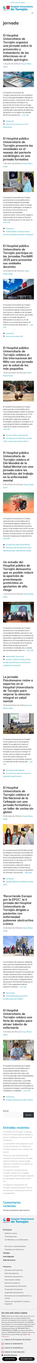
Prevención (19, 656)
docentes (9, 336)
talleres (26, 441)
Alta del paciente (12, 1273)
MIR (21, 336)
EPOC (25, 996)
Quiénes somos (11, 1233)
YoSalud (6, 1253)
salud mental (17, 441)
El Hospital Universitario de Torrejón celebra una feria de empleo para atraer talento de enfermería (17, 1018)
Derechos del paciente (14, 1276)
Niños (15, 435)
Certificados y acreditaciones (16, 1240)
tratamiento (7, 127)
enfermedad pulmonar (14, 996)
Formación (10, 121)
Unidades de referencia (14, 1249)
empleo (9, 1100)
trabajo (28, 551)
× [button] (34, 1311)
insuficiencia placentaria (21, 659)
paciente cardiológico (26, 234)
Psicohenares (25, 773)
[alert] (18, 1336)
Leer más (25, 115)
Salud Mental (23, 435)
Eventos (9, 435)
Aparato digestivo (12, 881)
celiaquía (23, 881)
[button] (18, 1355)
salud (10, 441)
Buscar (6, 1111)
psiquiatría (7, 776)
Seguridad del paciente (14, 1292)
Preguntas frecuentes (14, 1289)
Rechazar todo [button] (26, 1359)
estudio (8, 659)
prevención (24, 124)
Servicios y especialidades (15, 1246)
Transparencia (11, 1236)
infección (9, 124)
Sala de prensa (9, 1260)
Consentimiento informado (15, 1286)
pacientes (13, 999)
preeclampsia (14, 662)
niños (5, 441)
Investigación (8, 1256)
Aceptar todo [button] (10, 1359)
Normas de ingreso (12, 1283)
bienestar (9, 548)
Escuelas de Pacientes (14, 1270)
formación (7, 234)
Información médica (12, 1280)
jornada (16, 124)
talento (30, 1100)
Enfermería (10, 1097)
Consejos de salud (12, 545)
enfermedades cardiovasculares (18, 231)
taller (5, 884)
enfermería (16, 1100)
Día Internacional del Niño (15, 438)
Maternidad (10, 656)
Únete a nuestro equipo (17, 2)
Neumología (10, 993)
